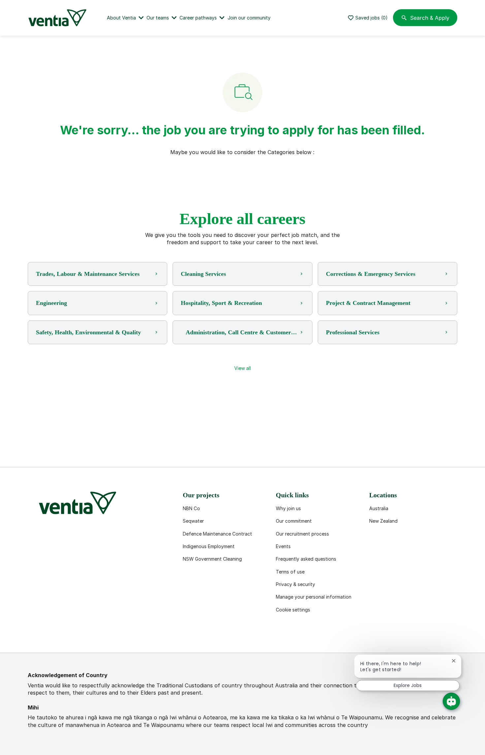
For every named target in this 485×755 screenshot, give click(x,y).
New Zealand (383, 521)
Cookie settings (293, 609)
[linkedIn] (57, 637)
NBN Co (191, 508)
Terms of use (290, 571)
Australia (378, 508)
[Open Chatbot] (451, 701)
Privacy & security (295, 584)
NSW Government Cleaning (212, 559)
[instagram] (99, 637)
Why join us (288, 508)
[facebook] (36, 637)
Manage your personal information (313, 597)
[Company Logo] (59, 18)
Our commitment (294, 521)
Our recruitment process (302, 534)
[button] (242, 368)
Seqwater (193, 521)
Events (283, 546)
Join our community (249, 17)
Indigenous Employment (209, 546)
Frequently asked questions (306, 559)
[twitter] (78, 637)
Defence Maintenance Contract (217, 534)
